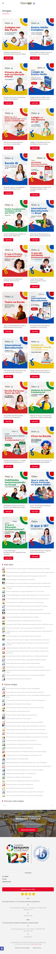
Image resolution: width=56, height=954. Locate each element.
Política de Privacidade (22, 948)
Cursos (4, 879)
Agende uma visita (28, 889)
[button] (3, 3)
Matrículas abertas (28, 830)
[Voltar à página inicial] (28, 3)
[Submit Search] (52, 805)
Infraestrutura (6, 881)
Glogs (40, 944)
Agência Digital (34, 944)
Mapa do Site (37, 948)
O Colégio (5, 876)
